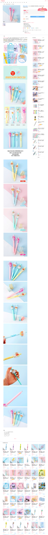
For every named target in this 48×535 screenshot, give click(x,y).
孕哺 (26, 2)
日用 (15, 2)
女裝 (17, 2)
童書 (24, 2)
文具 (22, 2)
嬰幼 (5, 2)
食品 (20, 2)
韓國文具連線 (25, 6)
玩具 (9, 2)
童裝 (7, 2)
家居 (11, 2)
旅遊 (13, 2)
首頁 (3, 2)
